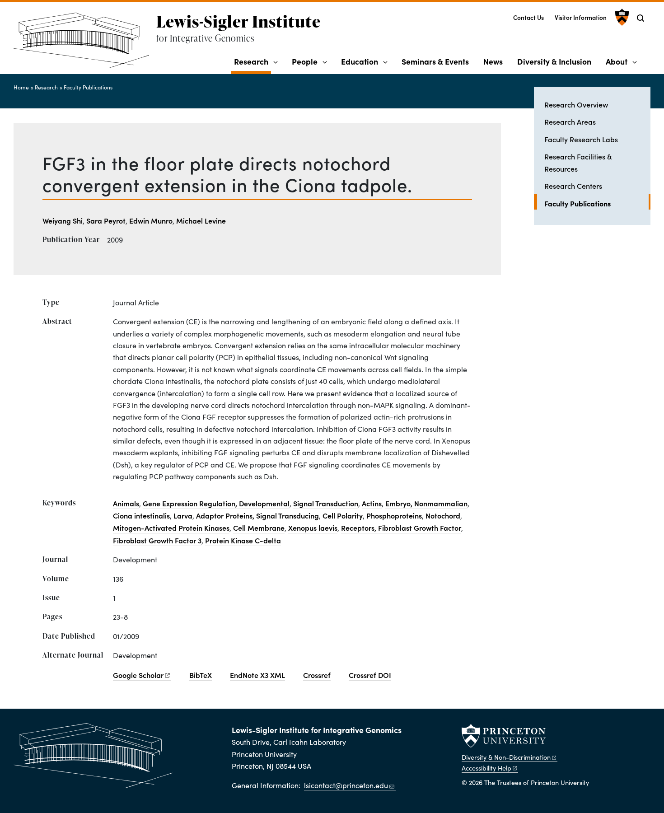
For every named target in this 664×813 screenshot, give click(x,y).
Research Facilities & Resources (578, 162)
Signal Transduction (325, 503)
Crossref (317, 675)
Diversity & (506, 757)
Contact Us (528, 17)
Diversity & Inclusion (554, 61)
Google (138, 675)
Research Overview (576, 104)
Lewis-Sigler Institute (238, 21)
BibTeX (200, 675)
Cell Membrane (259, 528)
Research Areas (570, 121)
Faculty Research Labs (581, 139)
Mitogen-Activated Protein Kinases (171, 528)
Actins (372, 503)
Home (21, 87)
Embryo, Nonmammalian (426, 503)
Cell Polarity (343, 515)
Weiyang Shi (62, 220)
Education (359, 61)
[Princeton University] (621, 17)
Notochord (443, 515)
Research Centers (573, 186)
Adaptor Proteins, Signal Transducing (257, 515)
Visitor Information (581, 17)
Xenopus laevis (312, 528)
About (616, 61)
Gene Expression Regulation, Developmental (216, 503)
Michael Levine (201, 220)
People (305, 61)
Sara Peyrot (106, 220)
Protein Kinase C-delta (243, 540)
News (493, 61)
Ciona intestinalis (141, 515)
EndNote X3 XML (257, 675)
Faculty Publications (88, 87)
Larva (182, 515)
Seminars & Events (435, 61)
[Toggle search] (640, 18)
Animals (126, 503)
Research (252, 61)
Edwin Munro (151, 220)
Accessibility (486, 767)
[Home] (85, 44)
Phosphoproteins (394, 515)
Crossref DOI (370, 675)
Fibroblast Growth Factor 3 (157, 540)
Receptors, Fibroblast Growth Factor (401, 528)
